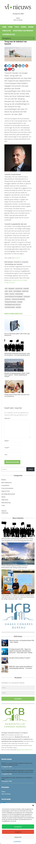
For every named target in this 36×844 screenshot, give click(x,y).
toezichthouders (10, 302)
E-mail (7, 447)
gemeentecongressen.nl (25, 749)
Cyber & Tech (5, 491)
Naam (7, 441)
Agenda (23, 27)
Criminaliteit (5, 485)
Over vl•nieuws (18, 20)
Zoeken (30, 469)
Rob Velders (19, 294)
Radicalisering (5, 502)
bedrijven (11, 288)
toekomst (27, 296)
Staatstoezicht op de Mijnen (13, 296)
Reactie (7, 418)
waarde (18, 307)
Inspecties (25, 291)
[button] (33, 805)
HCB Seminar (17, 291)
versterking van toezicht (13, 304)
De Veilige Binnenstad (8, 494)
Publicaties (6, 31)
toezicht (8, 299)
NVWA (6, 294)
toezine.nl (17, 258)
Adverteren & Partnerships (23, 31)
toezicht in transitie (18, 299)
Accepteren (18, 827)
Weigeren (18, 832)
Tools (16, 27)
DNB (6, 291)
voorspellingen (10, 307)
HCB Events (4, 513)
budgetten (19, 288)
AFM (6, 288)
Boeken (30, 27)
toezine (19, 302)
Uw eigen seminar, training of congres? (19, 658)
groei (10, 291)
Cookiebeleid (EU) (8, 34)
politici (12, 294)
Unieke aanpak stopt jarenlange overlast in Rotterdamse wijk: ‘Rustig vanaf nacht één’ (14, 566)
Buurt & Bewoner (6, 482)
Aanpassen (18, 837)
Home (18, 18)
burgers (26, 288)
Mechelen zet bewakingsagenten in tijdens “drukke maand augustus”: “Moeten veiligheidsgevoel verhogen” (17, 374)
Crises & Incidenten (7, 488)
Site (6, 454)
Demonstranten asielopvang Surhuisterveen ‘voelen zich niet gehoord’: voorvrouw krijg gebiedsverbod (17, 354)
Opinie (10, 27)
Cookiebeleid (17, 841)
